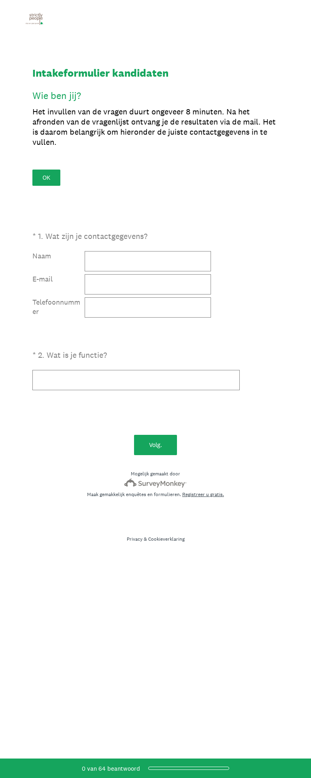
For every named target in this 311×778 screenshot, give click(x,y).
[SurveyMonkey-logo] (156, 482)
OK (46, 177)
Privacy (135, 539)
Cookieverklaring (166, 539)
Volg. (155, 445)
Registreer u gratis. (203, 494)
